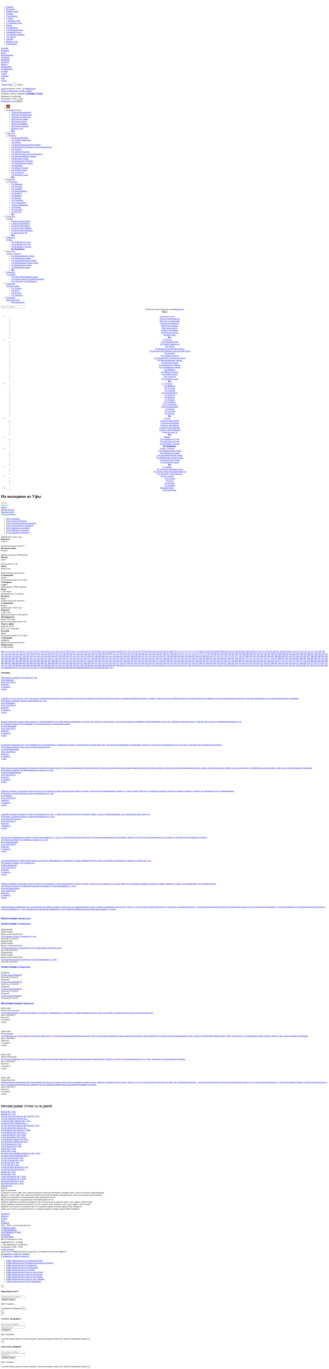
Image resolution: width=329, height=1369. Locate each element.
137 (60, 654)
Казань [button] (9, 240)
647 (258, 665)
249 (136, 656)
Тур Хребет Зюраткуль (21, 140)
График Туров (12, 11)
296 (305, 656)
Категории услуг (8, 101)
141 (75, 654)
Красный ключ (7, 512)
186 (237, 654)
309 (24, 658)
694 (100, 668)
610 (125, 665)
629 (193, 665)
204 (301, 654)
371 (247, 658)
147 (96, 654)
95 (239, 651)
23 (54, 651)
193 (262, 654)
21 (49, 651)
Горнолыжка (11, 44)
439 (164, 661)
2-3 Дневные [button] (11, 182)
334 (114, 658)
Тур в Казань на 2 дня (20, 242)
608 (118, 665)
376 (265, 658)
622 (168, 665)
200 (287, 654)
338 (128, 658)
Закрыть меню (167, 4)
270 (211, 656)
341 (139, 658)
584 (31, 665)
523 (139, 663)
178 (208, 654)
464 (254, 661)
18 (41, 651)
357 (197, 658)
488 (13, 663)
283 (258, 656)
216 (17, 656)
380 (280, 658)
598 (82, 665)
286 (269, 656)
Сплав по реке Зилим (20, 221)
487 (10, 663)
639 (229, 665)
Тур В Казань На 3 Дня (11, 1144)
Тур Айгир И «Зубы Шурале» (24, 281)
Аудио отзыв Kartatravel (11, 975)
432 (139, 661)
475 (294, 661)
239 (100, 656)
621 (164, 665)
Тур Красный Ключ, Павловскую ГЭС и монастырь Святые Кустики (31, 948)
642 (240, 665)
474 (290, 661)
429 (128, 661)
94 (237, 651)
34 (82, 651)
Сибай (4, 74)
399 (21, 661)
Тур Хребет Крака (19, 170)
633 (208, 665)
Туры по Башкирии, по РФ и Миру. (16, 91)
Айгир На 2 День (8, 1149)
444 (182, 661)
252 (147, 656)
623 (172, 665)
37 (90, 651)
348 (164, 658)
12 (26, 651)
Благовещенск (7, 55)
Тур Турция (16, 288)
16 (36, 651)
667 (3, 668)
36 (88, 651)
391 (319, 658)
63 (157, 651)
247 (129, 656)
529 (161, 663)
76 (190, 651)
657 (294, 665)
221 (35, 656)
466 (262, 661)
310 (28, 658)
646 (254, 665)
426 (118, 661)
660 (305, 665)
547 (226, 663)
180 (215, 654)
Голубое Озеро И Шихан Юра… (15, 1155)
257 (165, 656)
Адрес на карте (7, 1249)
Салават (4, 71)
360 (208, 658)
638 (226, 665)
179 (211, 654)
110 (289, 651)
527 (154, 663)
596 (75, 665)
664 (319, 665)
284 (262, 656)
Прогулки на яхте (19, 121)
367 (233, 658)
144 (85, 654)
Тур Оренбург (17, 200)
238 (96, 656)
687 (75, 668)
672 (21, 668)
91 (229, 651)
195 (269, 654)
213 (6, 656)
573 (319, 663)
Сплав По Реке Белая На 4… (13, 1169)
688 (78, 668)
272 (219, 656)
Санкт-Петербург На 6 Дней (13, 1135)
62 (154, 651)
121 (3, 654)
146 (93, 654)
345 (154, 658)
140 (71, 654)
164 (157, 654)
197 (276, 654)
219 (28, 656)
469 (272, 661)
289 (280, 656)
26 (62, 651)
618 (154, 665)
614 (139, 665)
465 (258, 661)
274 (226, 656)
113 (299, 651)
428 (125, 661)
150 (107, 654)
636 (218, 665)
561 (276, 663)
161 (147, 654)
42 (103, 651)
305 (10, 658)
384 (294, 658)
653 (280, 665)
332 (107, 658)
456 (226, 661)
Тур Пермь (16, 207)
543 (211, 663)
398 (17, 661)
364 (222, 658)
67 (167, 651)
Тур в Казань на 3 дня (20, 244)
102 (260, 651)
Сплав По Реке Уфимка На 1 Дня (15, 1121)
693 (96, 668)
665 (323, 665)
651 (272, 665)
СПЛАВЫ (5, 1235)
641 (236, 665)
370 (244, 658)
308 (21, 658)
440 (168, 661)
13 (29, 651)
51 (126, 651)
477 (301, 661)
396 (10, 661)
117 (313, 651)
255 (157, 656)
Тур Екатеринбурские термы (23, 260)
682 (57, 668)
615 (143, 665)
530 (164, 663)
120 (323, 651)
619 (157, 665)
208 (316, 654)
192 (258, 654)
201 (291, 654)
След (111, 668)
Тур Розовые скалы (19, 175)
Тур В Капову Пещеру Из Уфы (14, 1139)
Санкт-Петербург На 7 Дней (13, 1176)
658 (298, 665)
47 (116, 651)
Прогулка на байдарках (21, 114)
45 (111, 651)
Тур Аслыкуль (17, 172)
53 (131, 651)
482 (319, 661)
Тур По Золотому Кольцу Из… (14, 1118)
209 (319, 654)
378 (272, 658)
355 (190, 658)
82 (206, 651)
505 (75, 663)
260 (175, 656)
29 (70, 651)
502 (64, 663)
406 (46, 661)
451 (208, 661)
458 (233, 661)
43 (106, 651)
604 (103, 665)
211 (326, 654)
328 (92, 658)
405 (42, 661)
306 (13, 658)
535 (182, 663)
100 (253, 651)
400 (24, 661)
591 (57, 665)
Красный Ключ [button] (13, 300)
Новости (5, 1216)
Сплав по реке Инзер (20, 226)
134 (49, 654)
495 (39, 663)
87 (219, 651)
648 (262, 665)
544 (215, 663)
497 (46, 663)
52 (129, 651)
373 (254, 658)
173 (190, 654)
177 (204, 654)
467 (265, 661)
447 (193, 661)
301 (323, 656)
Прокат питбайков (19, 124)
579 (13, 665)
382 (287, 658)
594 (67, 665)
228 (60, 656)
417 (85, 661)
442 (175, 661)
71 (178, 651)
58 (144, 651)
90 (226, 651)
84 (211, 651)
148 (100, 654)
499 (53, 663)
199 (283, 654)
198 (280, 654)
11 (23, 651)
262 (183, 656)
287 (273, 656)
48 (118, 651)
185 (233, 654)
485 (3, 663)
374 (258, 658)
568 (301, 663)
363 (218, 658)
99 (250, 651)
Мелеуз (4, 64)
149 (103, 654)
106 (274, 651)
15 (34, 651)
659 (301, 665)
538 (193, 663)
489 (17, 663)
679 (46, 668)
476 (298, 661)
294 (298, 656)
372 (251, 658)
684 (64, 668)
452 (211, 661)
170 (179, 654)
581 (21, 665)
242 (111, 656)
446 (190, 661)
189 (247, 654)
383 (290, 658)
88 (221, 651)
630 (197, 665)
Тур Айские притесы (15, 34)
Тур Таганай (16, 209)
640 (233, 665)
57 (142, 651)
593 (64, 665)
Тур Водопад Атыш (19, 159)
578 (10, 665)
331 (103, 658)
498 (49, 663)
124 (13, 654)
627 (186, 665)
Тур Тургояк (16, 186)
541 (204, 663)
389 (312, 658)
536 (186, 663)
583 (28, 665)
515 (110, 663)
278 (240, 656)
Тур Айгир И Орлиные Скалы (24, 277)
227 (57, 656)
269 (208, 656)
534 (179, 663)
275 (229, 656)
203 (298, 654)
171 (183, 654)
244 (118, 656)
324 (78, 658)
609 (121, 665)
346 (157, 658)
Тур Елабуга (16, 149)
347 (161, 658)
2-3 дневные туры (14, 23)
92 (232, 651)
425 (114, 661)
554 (251, 663)
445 (186, 661)
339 (132, 658)
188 (244, 654)
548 (229, 663)
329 (96, 658)
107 (278, 651)
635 (215, 665)
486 (6, 663)
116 (309, 651)
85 (214, 651)
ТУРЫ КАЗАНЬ (8, 1228)
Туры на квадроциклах (21, 112)
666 (326, 665)
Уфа (3, 78)
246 (125, 656)
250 (139, 656)
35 (85, 651)
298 (312, 656)
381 (283, 658)
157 (132, 654)
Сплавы (9, 18)
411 (64, 661)
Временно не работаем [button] (11, 96)
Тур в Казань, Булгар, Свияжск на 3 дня (18, 936)
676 (35, 668)
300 (319, 656)
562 (280, 663)
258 (168, 656)
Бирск (3, 53)
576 (3, 665)
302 (326, 656)
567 (298, 663)
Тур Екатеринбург (19, 191)
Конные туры (12, 41)
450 (204, 661)
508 (85, 663)
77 (193, 651)
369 (240, 658)
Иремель (5, 505)
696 (107, 668)
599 (85, 665)
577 (6, 665)
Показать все (6, 1186)
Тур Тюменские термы (21, 258)
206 (308, 654)
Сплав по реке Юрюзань (22, 230)
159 (139, 654)
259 (172, 656)
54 (134, 651)
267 (201, 656)
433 (143, 661)
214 (10, 656)
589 (49, 665)
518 (121, 663)
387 (305, 658)
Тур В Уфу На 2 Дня (10, 1162)
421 (100, 661)
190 (251, 654)
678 (42, 668)
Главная (9, 7)
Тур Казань (16, 198)
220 (31, 656)
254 (154, 656)
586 (39, 665)
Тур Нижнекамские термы (22, 256)
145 (89, 654)
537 (190, 663)
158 (136, 654)
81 (203, 651)
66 (165, 651)
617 (150, 665)
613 (136, 665)
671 (17, 668)
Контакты (10, 9)
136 (57, 654)
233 (78, 656)
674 (28, 668)
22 (52, 651)
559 (269, 663)
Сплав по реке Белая (20, 223)
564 (287, 663)
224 (46, 656)
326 (85, 658)
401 (28, 661)
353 (182, 658)
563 (283, 663)
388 (308, 658)
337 (125, 658)
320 (64, 658)
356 (193, 658)
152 (114, 654)
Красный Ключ (18, 302)
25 (59, 651)
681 (53, 668)
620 (161, 665)
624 (175, 665)
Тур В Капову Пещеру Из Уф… (15, 1142)
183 (226, 654)
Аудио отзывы (9, 923)
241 (107, 656)
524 (143, 663)
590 (53, 665)
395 (6, 661)
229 (64, 656)
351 (175, 658)
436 (154, 661)
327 (89, 658)
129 (31, 654)
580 (17, 665)
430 (132, 661)
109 (285, 651)
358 (200, 658)
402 (31, 661)
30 (72, 651)
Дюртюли (5, 57)
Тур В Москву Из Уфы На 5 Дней (15, 1130)
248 (132, 656)
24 (57, 651)
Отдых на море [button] (12, 286)
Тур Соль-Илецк (18, 203)
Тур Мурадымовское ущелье (23, 156)
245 (121, 656)
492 (28, 663)
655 (287, 665)
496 (42, 663)
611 (128, 665)
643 (244, 665)
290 (283, 656)
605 (107, 665)
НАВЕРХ (5, 1223)
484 (326, 661)
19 (44, 651)
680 (49, 668)
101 (256, 651)
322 (71, 658)
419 (92, 661)
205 (305, 654)
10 (21, 651)
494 (35, 663)
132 (42, 654)
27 (64, 651)
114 (302, 651)
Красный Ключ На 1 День (12, 1181)
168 (172, 654)
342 (143, 658)
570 (308, 663)
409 (57, 661)
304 (6, 658)
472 (283, 661)
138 (64, 654)
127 (24, 654)
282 (255, 656)
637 (222, 665)
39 (95, 651)
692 (93, 668)
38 (93, 651)
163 (154, 654)
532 (172, 663)
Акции (4, 1218)
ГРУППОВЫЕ (7, 1237)
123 (10, 654)
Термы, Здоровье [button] (13, 253)
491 (24, 663)
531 (168, 663)
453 (215, 661)
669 (10, 668)
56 (139, 651)
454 (218, 661)
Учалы (4, 81)
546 (222, 663)
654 (283, 665)
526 (150, 663)
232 (75, 656)
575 (326, 663)
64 (160, 651)
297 (308, 656)
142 (78, 654)
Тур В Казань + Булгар (21, 247)
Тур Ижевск (16, 196)
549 (233, 663)
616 (146, 665)
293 (294, 656)
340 (136, 658)
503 (67, 663)
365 (226, 658)
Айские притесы (8, 514)
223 (42, 656)
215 (13, 656)
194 (265, 654)
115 (306, 651)
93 (234, 651)
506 (78, 663)
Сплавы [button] (9, 219)
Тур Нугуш (16, 212)
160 (143, 654)
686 (71, 668)
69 (172, 651)
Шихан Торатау (8, 510)
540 (200, 663)
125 (17, 654)
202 (294, 654)
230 (67, 656)
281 (251, 656)
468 (269, 661)
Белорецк (5, 50)
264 (190, 656)
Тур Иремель (11, 28)
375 (262, 658)
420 (96, 661)
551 (240, 663)
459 (236, 661)
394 (3, 661)
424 (110, 661)
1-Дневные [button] (11, 135)
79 (198, 651)
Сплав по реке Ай (19, 233)
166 (165, 654)
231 (71, 656)
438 (161, 661)
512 (100, 663)
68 (170, 651)
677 (39, 668)
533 (175, 663)
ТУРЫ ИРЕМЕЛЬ (9, 1230)
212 (3, 656)
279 (244, 656)
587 (42, 665)
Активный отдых (13, 32)
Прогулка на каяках (20, 119)
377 (269, 658)
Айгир (4, 507)
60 (149, 651)
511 (96, 663)
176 (201, 654)
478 (305, 661)
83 (208, 651)
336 (121, 658)
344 (150, 658)
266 (197, 656)
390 (316, 658)
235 (85, 656)
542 (208, 663)
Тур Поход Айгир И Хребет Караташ (27, 279)
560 (272, 663)
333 (110, 658)
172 (186, 654)
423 (107, 661)
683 (60, 668)
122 (6, 654)
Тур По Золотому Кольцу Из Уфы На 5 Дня (20, 1116)
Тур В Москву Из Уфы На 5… (14, 1132)
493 (31, 663)
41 (100, 651)
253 (150, 656)
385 (298, 658)
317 (53, 658)
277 (237, 656)
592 (60, 665)
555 (254, 663)
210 (323, 654)
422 (103, 661)
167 (168, 654)
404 (39, 661)
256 (161, 656)
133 (46, 654)
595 (71, 665)
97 (244, 651)
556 (258, 663)
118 (316, 651)
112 (295, 651)
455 (222, 661)
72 (180, 651)
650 (269, 665)
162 (150, 654)
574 (323, 663)
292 (291, 656)
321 (67, 658)
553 (247, 663)
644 (247, 665)
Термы (9, 25)
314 (42, 658)
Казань (4, 503)
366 (229, 658)
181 (219, 654)
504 (71, 663)
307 (17, 658)
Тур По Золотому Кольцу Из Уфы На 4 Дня (20, 1125)
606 (111, 665)
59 (147, 651)
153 (118, 654)
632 (204, 665)
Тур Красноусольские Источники (26, 145)
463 (251, 661)
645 (251, 665)
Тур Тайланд (16, 295)
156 (129, 654)
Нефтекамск (6, 67)
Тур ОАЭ (15, 291)
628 (190, 665)
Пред (3, 651)
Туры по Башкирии (19, 205)
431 (136, 661)
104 (267, 651)
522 (136, 663)
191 (255, 654)
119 (320, 651)
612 (132, 665)
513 (103, 663)
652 (276, 665)
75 (188, 651)
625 (179, 665)
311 (31, 658)
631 (200, 665)
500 (57, 663)
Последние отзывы (11, 1003)
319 (60, 658)
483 (323, 661)
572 (316, 663)
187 (240, 654)
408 (53, 661)
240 (103, 656)
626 (182, 665)
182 (222, 654)
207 (312, 654)
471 (280, 661)
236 (89, 656)
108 (282, 651)
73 (183, 651)
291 (287, 656)
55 (136, 651)
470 (276, 661)
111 (292, 651)
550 (236, 663)
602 (96, 665)
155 (125, 654)
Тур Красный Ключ (14, 30)
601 (93, 665)
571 (312, 663)
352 (179, 658)
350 (172, 658)
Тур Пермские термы (20, 267)
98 (247, 651)
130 (35, 654)
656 (290, 665)
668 (6, 668)
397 (13, 661)
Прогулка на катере (19, 126)
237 (93, 656)
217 (21, 656)
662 (312, 665)
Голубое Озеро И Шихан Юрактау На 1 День (20, 1153)
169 (175, 654)
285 (265, 656)
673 (24, 668)
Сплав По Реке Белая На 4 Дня (14, 1167)
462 (247, 661)
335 (118, 658)
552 (244, 663)
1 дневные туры (13, 21)
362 (215, 658)
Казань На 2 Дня (8, 1111)
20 (46, 651)
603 (100, 665)
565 (290, 663)
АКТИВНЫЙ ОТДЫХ (11, 1232)
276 (233, 656)
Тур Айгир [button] (11, 274)
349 (168, 658)
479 (308, 661)
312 (35, 658)
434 (146, 661)
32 (77, 651)
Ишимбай (5, 60)
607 (114, 665)
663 (316, 665)
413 (71, 661)
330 (100, 658)
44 (108, 651)
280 (247, 656)
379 (276, 658)
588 (46, 665)
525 (146, 663)
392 (323, 658)
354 (186, 658)
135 (53, 654)
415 (78, 661)
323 (74, 658)
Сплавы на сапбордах (20, 117)
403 (35, 661)
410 (60, 661)
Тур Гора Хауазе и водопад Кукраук (27, 154)
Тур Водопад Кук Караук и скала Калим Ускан (31, 147)
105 (271, 651)
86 (216, 651)
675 (31, 668)
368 (236, 658)
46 (113, 651)
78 (196, 651)
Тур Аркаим (16, 189)
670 (13, 668)
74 (185, 651)
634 (211, 665)
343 (146, 658)
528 (157, 663)
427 (121, 661)
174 (193, 654)
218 (24, 656)
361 (211, 658)
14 (31, 651)
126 (21, 654)
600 (89, 665)
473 (287, 661)
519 (125, 663)
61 (152, 651)
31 (75, 651)
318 (56, 658)
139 (67, 654)
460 (240, 661)
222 (39, 656)
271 (215, 656)
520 (128, 663)
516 (114, 663)
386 (301, 658)
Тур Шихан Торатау (20, 168)
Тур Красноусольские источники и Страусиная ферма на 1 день (29, 959)
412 (67, 661)
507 (82, 663)
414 (74, 661)
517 (118, 663)
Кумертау (5, 62)
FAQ (3, 1221)
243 (114, 656)
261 (179, 656)
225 (49, 656)
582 (24, 665)
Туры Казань (11, 16)
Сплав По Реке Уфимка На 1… (14, 1123)
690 (85, 668)
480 (312, 661)
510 (93, 663)
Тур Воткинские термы (21, 265)
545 (218, 663)
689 (82, 668)
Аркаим (9, 39)
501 (60, 663)
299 (316, 656)
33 (80, 651)
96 (242, 651)
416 (82, 661)
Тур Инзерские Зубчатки (22, 161)
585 (35, 665)
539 (197, 663)
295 (301, 656)
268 (204, 656)
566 (294, 663)
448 (197, 661)
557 (262, 663)
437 (157, 661)
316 (49, 658)
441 (172, 661)
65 (162, 651)
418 (89, 661)
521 (132, 663)
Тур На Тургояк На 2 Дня (12, 1158)
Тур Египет (16, 293)
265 (193, 656)
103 (264, 651)
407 (49, 661)
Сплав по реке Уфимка (21, 228)
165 (161, 654)
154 (121, 654)
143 (82, 654)
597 (78, 665)
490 (21, 663)
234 (82, 656)
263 (186, 656)
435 (150, 661)
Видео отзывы (9, 918)
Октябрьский (7, 69)
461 (244, 661)
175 (197, 654)
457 (229, 661)
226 (53, 656)
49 (121, 651)
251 (143, 656)
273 (222, 656)
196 (273, 654)
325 (82, 658)
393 (326, 658)
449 (200, 661)
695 (103, 668)
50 (124, 651)
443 (179, 661)
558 (265, 663)
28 (67, 651)
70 (175, 651)
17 (39, 651)
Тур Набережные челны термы (24, 263)
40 (98, 651)
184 (229, 654)
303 (3, 658)
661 (308, 665)
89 (224, 651)
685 (67, 668)
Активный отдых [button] (13, 110)
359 (204, 658)
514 (107, 663)
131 (39, 654)
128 (28, 654)
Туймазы (5, 76)
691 (89, 668)
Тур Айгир (11, 37)
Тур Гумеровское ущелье (22, 163)
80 (201, 651)
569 (305, 663)
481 (316, 661)
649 (265, 665)
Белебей (4, 48)
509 (89, 663)
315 (46, 658)
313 (38, 658)
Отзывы (9, 14)
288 (276, 656)
